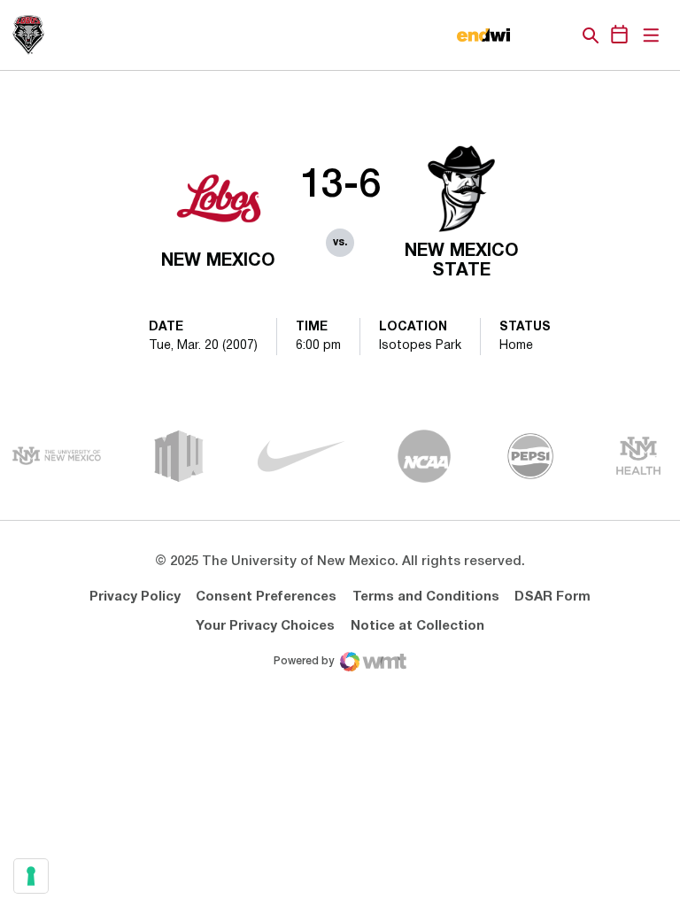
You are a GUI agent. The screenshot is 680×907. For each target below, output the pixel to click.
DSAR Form (552, 597)
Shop (560, 35)
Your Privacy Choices (265, 626)
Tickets (529, 35)
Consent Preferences (266, 597)
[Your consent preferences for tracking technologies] (31, 876)
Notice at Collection (417, 626)
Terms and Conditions (425, 597)
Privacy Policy (135, 597)
